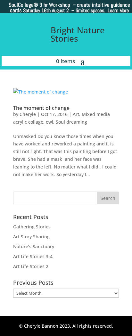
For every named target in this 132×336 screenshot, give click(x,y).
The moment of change (41, 107)
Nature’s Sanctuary (33, 246)
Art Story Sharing (31, 237)
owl (49, 122)
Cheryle (28, 114)
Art (76, 114)
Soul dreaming (71, 122)
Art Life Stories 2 (30, 266)
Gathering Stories (32, 227)
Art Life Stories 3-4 (33, 256)
